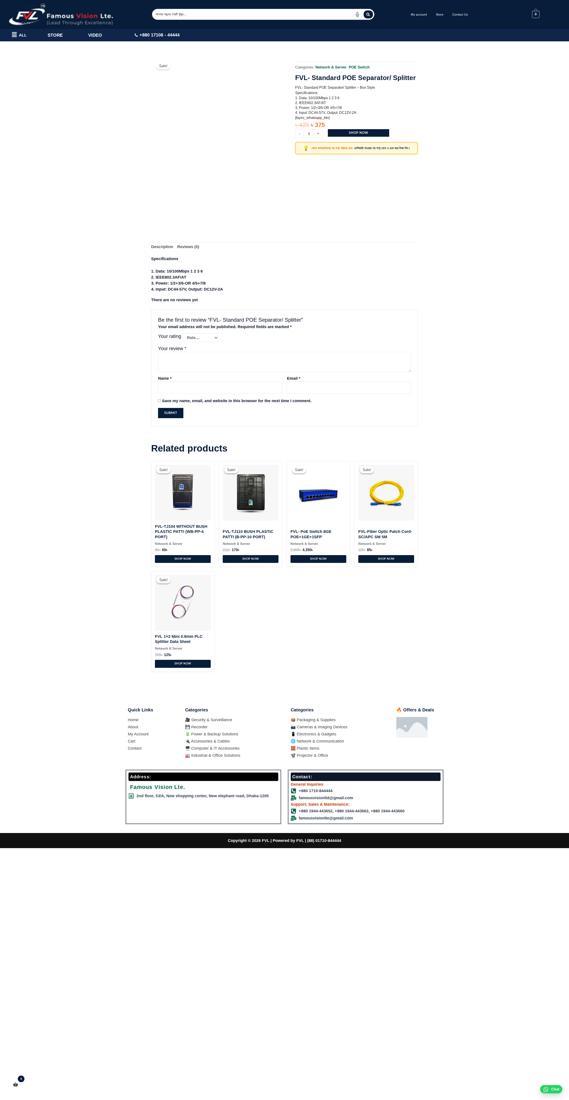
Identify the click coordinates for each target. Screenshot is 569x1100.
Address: (140, 776)
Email (293, 378)
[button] (14, 35)
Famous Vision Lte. (157, 787)
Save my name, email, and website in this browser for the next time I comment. (236, 401)
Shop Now (358, 132)
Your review (172, 348)
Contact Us (460, 14)
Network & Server (331, 67)
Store (439, 14)
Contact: (302, 776)
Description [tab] (162, 247)
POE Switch (359, 67)
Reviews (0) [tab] (188, 247)
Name (165, 378)
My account (419, 14)
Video (95, 35)
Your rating (169, 336)
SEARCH (368, 14)
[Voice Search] (357, 14)
